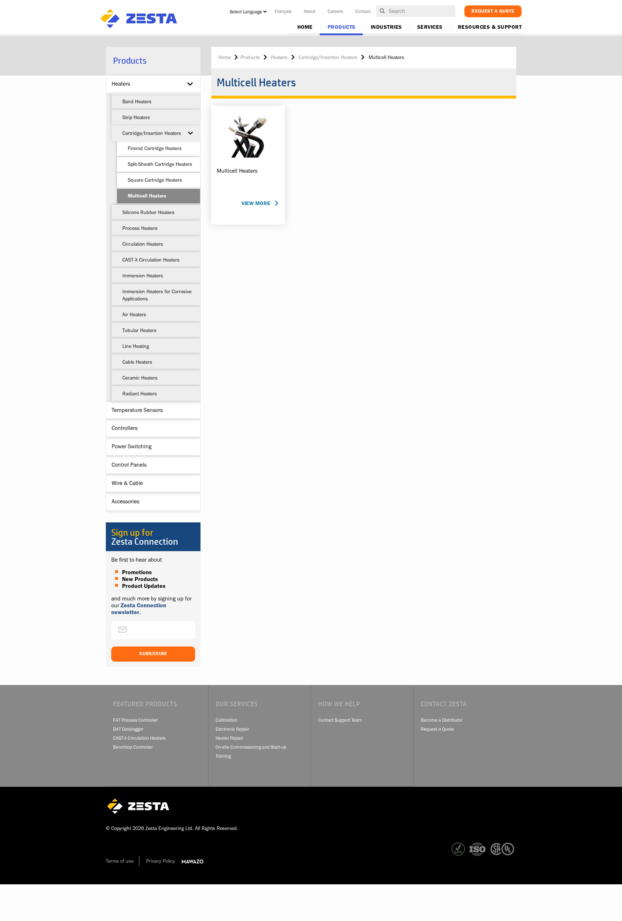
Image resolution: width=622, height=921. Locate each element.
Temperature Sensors (137, 410)
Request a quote (493, 11)
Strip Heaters (136, 117)
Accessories (125, 501)
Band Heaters (137, 101)
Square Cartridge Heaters (155, 179)
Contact (363, 11)
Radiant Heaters (139, 393)
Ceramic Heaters (140, 377)
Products (342, 27)
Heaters (121, 84)
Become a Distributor (442, 720)
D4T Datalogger (128, 729)
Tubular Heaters (139, 330)
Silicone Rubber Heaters (148, 212)
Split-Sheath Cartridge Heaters (160, 164)
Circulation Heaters (142, 243)
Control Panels (129, 465)
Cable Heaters (137, 361)
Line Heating (135, 346)
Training (223, 756)
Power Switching (132, 446)
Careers (335, 11)
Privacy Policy (160, 860)
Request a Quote (437, 729)
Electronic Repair (232, 729)
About (309, 11)
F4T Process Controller (135, 720)
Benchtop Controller (133, 747)
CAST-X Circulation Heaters (151, 259)
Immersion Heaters (142, 275)
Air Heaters (134, 314)
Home (304, 27)
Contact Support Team (340, 720)
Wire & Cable (127, 483)
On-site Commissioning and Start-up (251, 747)
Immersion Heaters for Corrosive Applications (156, 295)
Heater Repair (229, 738)
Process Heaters (140, 228)
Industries (386, 27)
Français (283, 11)
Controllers (125, 428)
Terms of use (120, 860)
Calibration (226, 720)
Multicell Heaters (147, 195)
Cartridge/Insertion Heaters (151, 133)
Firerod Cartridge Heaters (155, 148)
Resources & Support (490, 27)
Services (430, 27)
